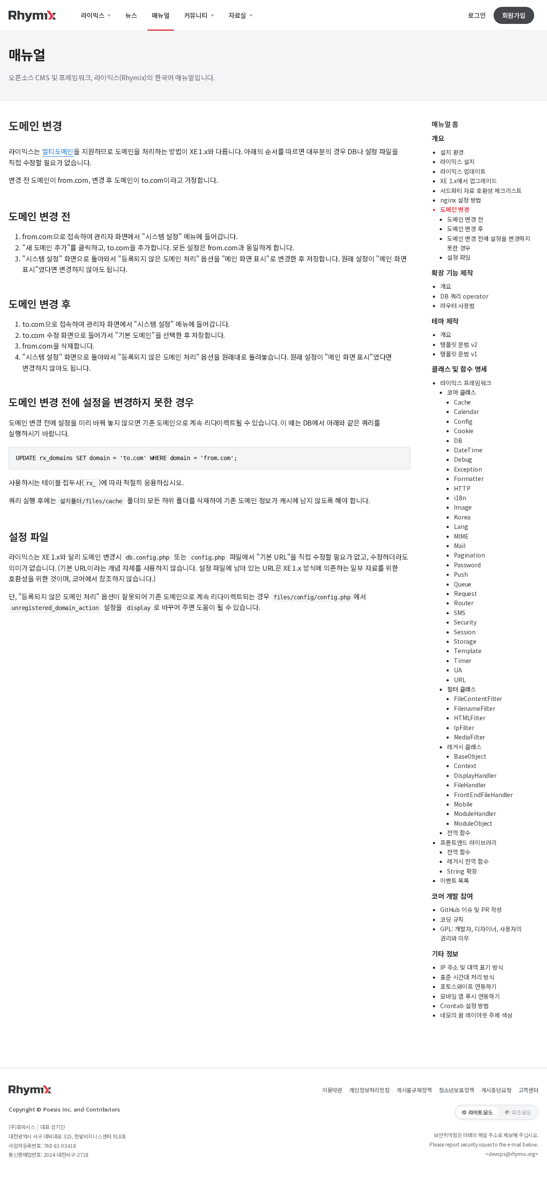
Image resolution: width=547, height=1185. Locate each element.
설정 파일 (459, 257)
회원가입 (514, 15)
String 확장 (462, 871)
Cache (462, 402)
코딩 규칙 (452, 919)
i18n (460, 497)
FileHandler (470, 784)
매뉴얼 (161, 15)
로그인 (477, 15)
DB (458, 440)
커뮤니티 (196, 15)
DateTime (468, 450)
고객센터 (528, 1090)
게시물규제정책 (414, 1090)
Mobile (463, 804)
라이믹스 (93, 15)
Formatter (469, 478)
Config (463, 421)
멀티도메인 (58, 151)
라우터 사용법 (457, 305)
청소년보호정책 (456, 1090)
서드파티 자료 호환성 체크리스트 (481, 190)
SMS (459, 612)
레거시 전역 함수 (468, 861)
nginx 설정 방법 (460, 200)
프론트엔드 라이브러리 (468, 842)
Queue (462, 584)
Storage (465, 641)
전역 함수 (459, 832)
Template (468, 650)
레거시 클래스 (464, 746)
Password (467, 564)
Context (465, 765)
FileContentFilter (478, 698)
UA (458, 670)
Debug (463, 459)
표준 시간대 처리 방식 (467, 977)
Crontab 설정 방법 (464, 1005)
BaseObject (470, 756)
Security (465, 622)
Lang (461, 526)
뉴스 (131, 15)
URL (460, 679)
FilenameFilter (474, 708)
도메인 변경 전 (465, 219)
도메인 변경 (454, 209)
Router (463, 602)
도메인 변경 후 (465, 228)
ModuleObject (473, 823)
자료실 (238, 15)
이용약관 (332, 1090)
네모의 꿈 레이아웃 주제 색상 (476, 1015)
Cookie (463, 430)
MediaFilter (469, 737)
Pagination (469, 555)
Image (463, 507)
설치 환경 (452, 152)
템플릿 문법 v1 (458, 353)
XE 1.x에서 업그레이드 (468, 180)
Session (465, 632)
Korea (462, 517)
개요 (445, 286)
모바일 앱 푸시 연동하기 (470, 996)
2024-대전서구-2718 (66, 1154)
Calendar (466, 411)
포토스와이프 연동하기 (468, 986)
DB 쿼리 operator (464, 296)
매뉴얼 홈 (445, 124)
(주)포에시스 (22, 1126)
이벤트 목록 (454, 880)
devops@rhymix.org (511, 1153)
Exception (468, 469)
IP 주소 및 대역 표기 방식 (471, 967)
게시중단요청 (496, 1090)
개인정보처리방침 (369, 1090)
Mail (459, 545)
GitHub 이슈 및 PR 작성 (471, 909)
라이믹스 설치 (457, 161)
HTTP (462, 488)
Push (461, 574)
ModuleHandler (475, 813)
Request (465, 593)
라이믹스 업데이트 (463, 171)
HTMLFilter (469, 717)
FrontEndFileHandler (483, 794)
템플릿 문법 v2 (458, 344)
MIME (461, 536)
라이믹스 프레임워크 (465, 382)
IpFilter (464, 727)
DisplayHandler (475, 775)
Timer (462, 660)
